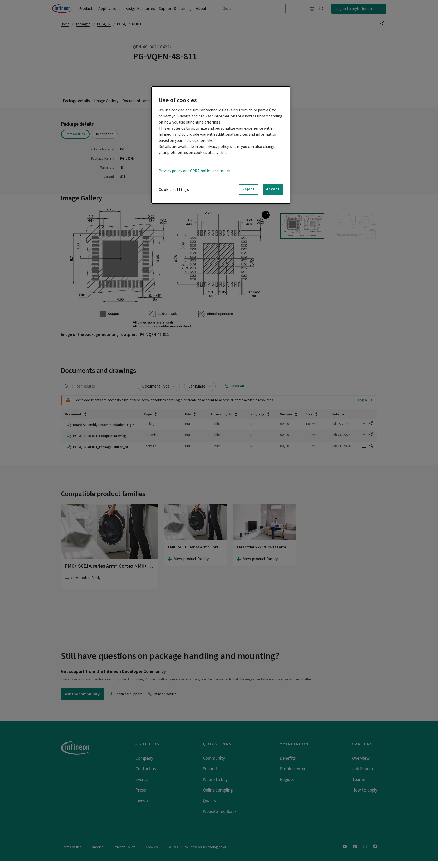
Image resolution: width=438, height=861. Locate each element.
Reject (248, 189)
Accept (273, 189)
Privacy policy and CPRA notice (185, 171)
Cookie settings (174, 189)
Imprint (226, 171)
